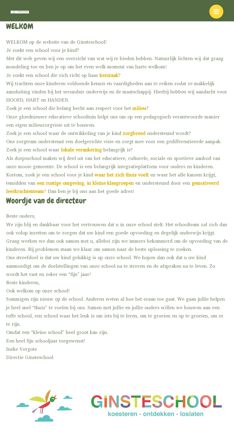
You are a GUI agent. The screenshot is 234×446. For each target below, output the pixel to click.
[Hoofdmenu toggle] (216, 12)
